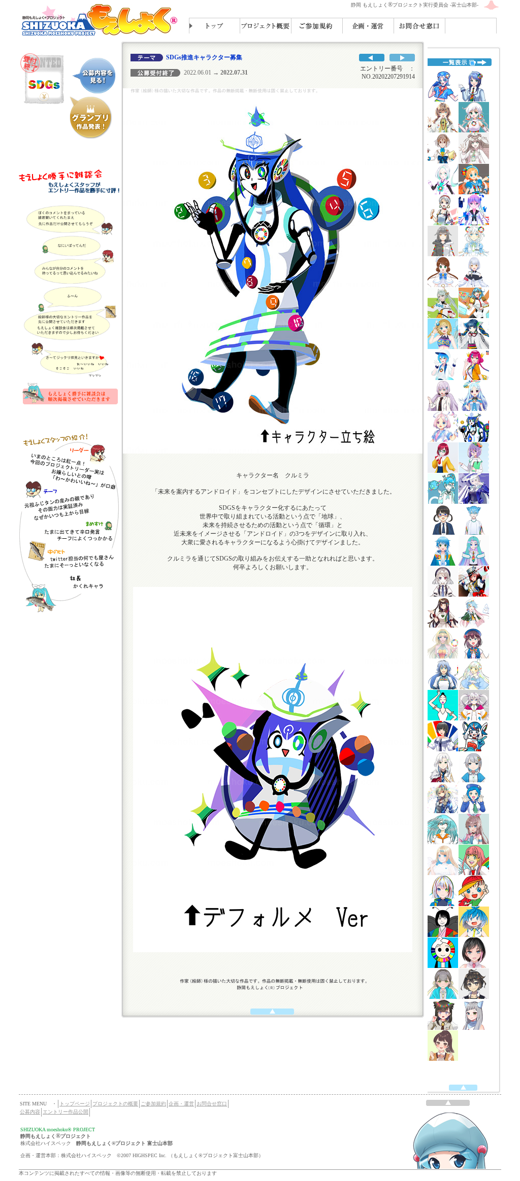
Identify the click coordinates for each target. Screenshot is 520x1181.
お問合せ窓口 (212, 1103)
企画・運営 (181, 1103)
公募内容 (30, 1112)
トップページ (74, 1103)
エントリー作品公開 (65, 1112)
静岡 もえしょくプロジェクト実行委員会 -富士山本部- (414, 5)
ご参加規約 (153, 1103)
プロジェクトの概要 (115, 1103)
